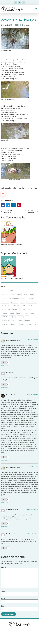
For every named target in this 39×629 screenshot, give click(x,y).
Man (9, 309)
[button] (36, 8)
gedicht (31, 298)
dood (31, 294)
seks (27, 317)
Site (2, 606)
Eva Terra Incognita (14, 298)
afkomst (4, 291)
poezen (12, 313)
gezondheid (14, 302)
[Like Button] (3, 193)
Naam (3, 591)
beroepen (20, 291)
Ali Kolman (12, 291)
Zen (35, 324)
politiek (19, 313)
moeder (15, 309)
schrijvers (20, 317)
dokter (25, 294)
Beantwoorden (4, 365)
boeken (28, 291)
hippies (22, 302)
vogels (22, 324)
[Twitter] (19, 2)
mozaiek (22, 309)
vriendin (29, 324)
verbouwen (5, 324)
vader (20, 320)
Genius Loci (5, 302)
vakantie (27, 320)
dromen (4, 298)
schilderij (4, 317)
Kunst (9, 305)
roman (32, 313)
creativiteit (5, 294)
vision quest (14, 324)
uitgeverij (14, 320)
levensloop (17, 305)
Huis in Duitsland (31, 302)
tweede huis (5, 320)
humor (3, 305)
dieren (19, 294)
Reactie (4, 567)
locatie (31, 305)
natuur (29, 309)
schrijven (12, 317)
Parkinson (4, 313)
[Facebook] (15, 2)
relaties (26, 313)
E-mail (4, 598)
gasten (24, 298)
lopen (3, 309)
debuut (12, 294)
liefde (24, 305)
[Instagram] (23, 2)
